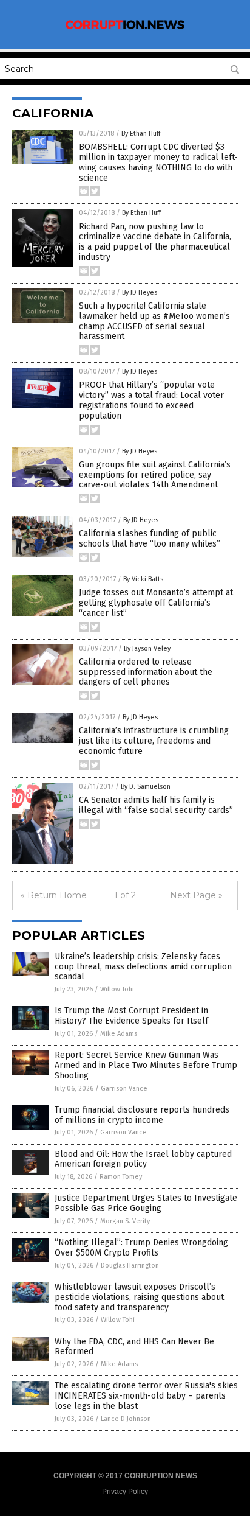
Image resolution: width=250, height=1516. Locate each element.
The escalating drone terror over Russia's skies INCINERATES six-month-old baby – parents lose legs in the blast (146, 1395)
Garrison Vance (124, 1088)
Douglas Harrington (130, 1266)
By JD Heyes (139, 292)
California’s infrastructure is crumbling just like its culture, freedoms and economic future (154, 740)
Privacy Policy (125, 1491)
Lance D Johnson (126, 1419)
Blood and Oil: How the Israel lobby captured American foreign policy (143, 1159)
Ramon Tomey (121, 1177)
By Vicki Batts (143, 579)
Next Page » (196, 895)
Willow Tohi (117, 989)
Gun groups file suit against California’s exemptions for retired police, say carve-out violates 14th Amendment (155, 475)
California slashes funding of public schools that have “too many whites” (149, 538)
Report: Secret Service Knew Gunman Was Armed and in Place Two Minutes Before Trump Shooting (146, 1065)
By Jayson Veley (147, 648)
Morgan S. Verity (125, 1221)
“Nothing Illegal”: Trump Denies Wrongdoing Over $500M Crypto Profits (141, 1247)
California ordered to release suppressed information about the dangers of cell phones (145, 672)
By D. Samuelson (146, 787)
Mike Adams (118, 1034)
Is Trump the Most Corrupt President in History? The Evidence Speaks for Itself (131, 1015)
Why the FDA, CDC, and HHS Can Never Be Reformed (134, 1346)
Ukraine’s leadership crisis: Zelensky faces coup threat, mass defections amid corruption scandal (143, 966)
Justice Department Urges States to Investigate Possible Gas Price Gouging (146, 1203)
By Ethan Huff (140, 134)
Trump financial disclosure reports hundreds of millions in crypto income (142, 1115)
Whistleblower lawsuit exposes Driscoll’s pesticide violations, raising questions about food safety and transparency (139, 1297)
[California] (125, 28)
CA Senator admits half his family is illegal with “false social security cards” (156, 805)
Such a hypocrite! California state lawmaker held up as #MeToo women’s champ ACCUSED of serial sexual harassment (154, 321)
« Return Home (54, 895)
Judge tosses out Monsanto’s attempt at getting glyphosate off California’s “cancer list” (156, 602)
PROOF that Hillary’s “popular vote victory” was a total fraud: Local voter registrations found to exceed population (151, 400)
